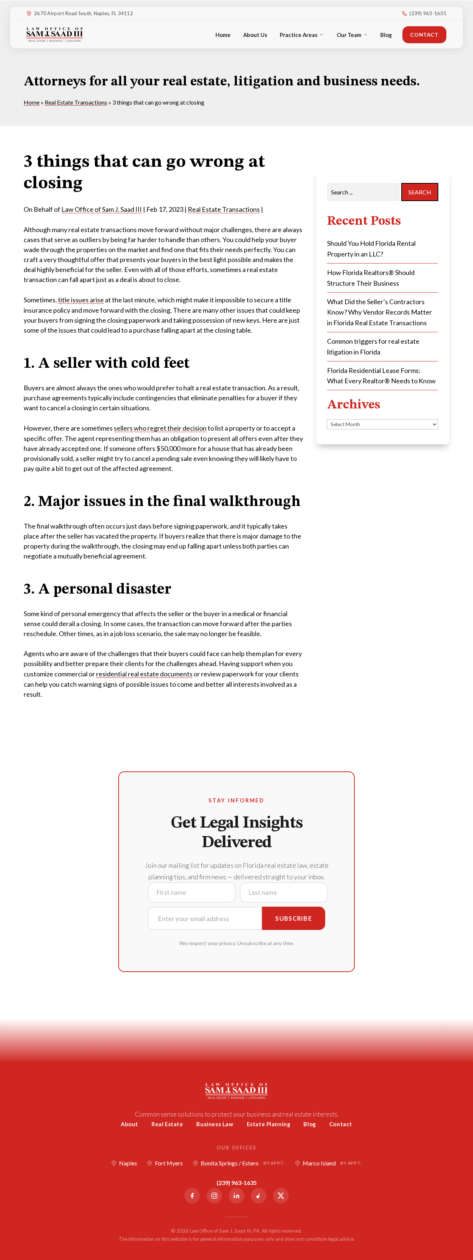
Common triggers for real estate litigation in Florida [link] (373, 346)
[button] (465, 1206)
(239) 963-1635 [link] (427, 13)
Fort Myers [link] (169, 1162)
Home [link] (223, 34)
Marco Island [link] (332, 1162)
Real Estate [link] (167, 1124)
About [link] (129, 1124)
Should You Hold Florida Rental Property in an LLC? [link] (371, 248)
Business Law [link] (214, 1124)
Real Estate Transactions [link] (224, 209)
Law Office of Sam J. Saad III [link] (101, 209)
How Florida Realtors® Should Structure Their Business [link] (371, 277)
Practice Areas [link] (298, 34)
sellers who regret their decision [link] (160, 428)
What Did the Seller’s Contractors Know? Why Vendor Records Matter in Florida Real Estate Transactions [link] (379, 312)
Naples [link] (128, 1162)
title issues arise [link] (81, 300)
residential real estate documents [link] (144, 674)
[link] (55, 34)
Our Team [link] (349, 34)
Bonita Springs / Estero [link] (243, 1162)
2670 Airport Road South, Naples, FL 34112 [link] (83, 13)
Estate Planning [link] (268, 1124)
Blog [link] (386, 34)
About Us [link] (255, 34)
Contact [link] (424, 34)
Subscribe (293, 918)
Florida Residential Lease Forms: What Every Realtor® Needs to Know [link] (381, 375)
